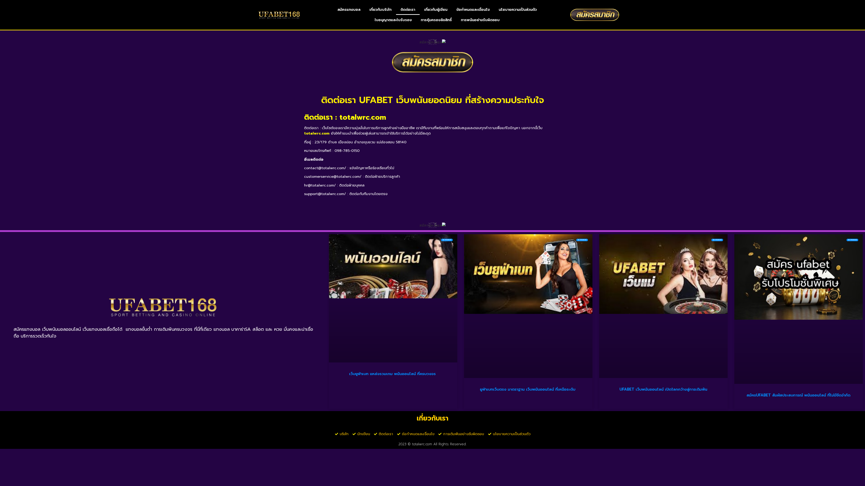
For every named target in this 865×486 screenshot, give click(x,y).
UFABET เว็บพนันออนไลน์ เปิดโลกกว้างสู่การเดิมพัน (663, 389)
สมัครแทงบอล (348, 9)
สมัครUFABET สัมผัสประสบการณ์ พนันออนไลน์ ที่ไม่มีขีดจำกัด (798, 395)
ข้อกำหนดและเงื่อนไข (473, 9)
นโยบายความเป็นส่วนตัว (518, 9)
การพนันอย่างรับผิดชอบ (480, 20)
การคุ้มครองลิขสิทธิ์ (436, 20)
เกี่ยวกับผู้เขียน (435, 9)
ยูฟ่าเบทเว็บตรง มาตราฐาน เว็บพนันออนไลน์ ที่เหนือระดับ (528, 389)
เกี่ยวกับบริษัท (380, 9)
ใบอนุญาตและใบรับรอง (393, 20)
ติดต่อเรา (408, 9)
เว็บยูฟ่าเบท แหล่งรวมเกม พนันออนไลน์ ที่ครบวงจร (393, 374)
